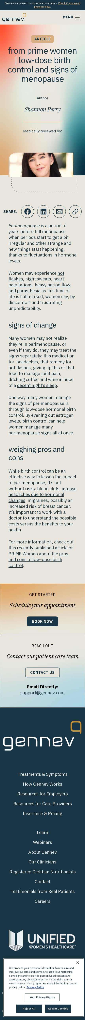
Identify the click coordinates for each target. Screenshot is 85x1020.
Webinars (42, 842)
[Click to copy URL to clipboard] (75, 211)
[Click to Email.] (59, 211)
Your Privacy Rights (42, 997)
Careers (42, 901)
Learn (42, 832)
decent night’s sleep (37, 385)
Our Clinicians (42, 862)
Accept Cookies (58, 1008)
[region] (43, 987)
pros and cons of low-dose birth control (38, 559)
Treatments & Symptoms (43, 774)
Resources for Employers (42, 794)
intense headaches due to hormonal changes (42, 494)
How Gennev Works (42, 784)
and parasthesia (24, 290)
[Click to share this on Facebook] (27, 211)
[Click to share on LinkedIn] (43, 211)
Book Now (42, 621)
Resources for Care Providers (42, 803)
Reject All (29, 1008)
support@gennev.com (42, 692)
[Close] (77, 962)
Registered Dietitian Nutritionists (42, 872)
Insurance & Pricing (42, 813)
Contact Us (42, 672)
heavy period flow (52, 285)
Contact (42, 881)
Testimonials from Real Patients (42, 891)
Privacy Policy (35, 987)
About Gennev (42, 852)
